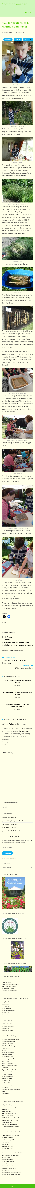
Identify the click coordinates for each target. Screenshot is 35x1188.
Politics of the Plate (7, 1024)
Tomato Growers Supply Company (11, 1172)
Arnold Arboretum (7, 980)
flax (21, 225)
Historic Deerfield (8, 212)
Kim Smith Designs (7, 1006)
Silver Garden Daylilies (8, 1166)
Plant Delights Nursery (8, 1161)
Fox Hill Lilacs (5, 1144)
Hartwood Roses (6, 1109)
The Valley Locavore (7, 1030)
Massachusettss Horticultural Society (12, 1153)
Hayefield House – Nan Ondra (10, 1070)
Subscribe (7, 853)
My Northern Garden (7, 1076)
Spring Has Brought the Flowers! (11, 831)
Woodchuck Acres (7, 1096)
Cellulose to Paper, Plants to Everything (18, 645)
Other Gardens (9, 650)
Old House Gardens (7, 1159)
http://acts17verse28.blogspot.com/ (16, 731)
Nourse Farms (6, 1157)
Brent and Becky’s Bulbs (8, 1140)
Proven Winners (6, 1164)
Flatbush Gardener (7, 1054)
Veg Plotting (5, 1094)
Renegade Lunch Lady (8, 1026)
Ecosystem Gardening (8, 1052)
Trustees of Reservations (8, 993)
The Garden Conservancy (9, 1168)
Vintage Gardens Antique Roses (10, 1126)
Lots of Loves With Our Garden (10, 824)
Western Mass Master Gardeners (11, 1174)
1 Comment (20, 33)
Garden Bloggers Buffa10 (8, 1059)
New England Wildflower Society (11, 1155)
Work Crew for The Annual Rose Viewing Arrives (17, 693)
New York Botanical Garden (9, 986)
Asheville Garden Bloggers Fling (10, 1039)
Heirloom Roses (6, 1111)
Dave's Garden (6, 1048)
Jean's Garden (5, 1004)
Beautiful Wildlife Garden (8, 1041)
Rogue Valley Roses (7, 1122)
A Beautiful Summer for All (9, 817)
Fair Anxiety (8, 637)
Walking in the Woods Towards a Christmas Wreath (17, 705)
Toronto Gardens (6, 1015)
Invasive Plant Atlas (7, 1148)
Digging (4, 1050)
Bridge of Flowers (6, 982)
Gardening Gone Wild (8, 1063)
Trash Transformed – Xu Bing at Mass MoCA (17, 681)
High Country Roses (7, 1116)
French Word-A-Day (7, 1057)
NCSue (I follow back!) (10, 724)
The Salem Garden (7, 1013)
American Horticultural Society (10, 1135)
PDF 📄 (18, 39)
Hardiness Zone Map (7, 1146)
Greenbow (5, 1067)
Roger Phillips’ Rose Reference (10, 1120)
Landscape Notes (6, 1008)
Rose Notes (5, 1087)
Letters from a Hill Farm (8, 1010)
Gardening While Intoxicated (10, 1065)
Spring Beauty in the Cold (9, 827)
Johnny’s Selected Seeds (8, 1151)
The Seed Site (5, 1170)
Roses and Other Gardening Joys (11, 1089)
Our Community (18, 650)
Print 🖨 (8, 39)
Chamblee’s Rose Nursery (9, 1107)
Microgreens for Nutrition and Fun (16, 642)
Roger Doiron (5, 1028)
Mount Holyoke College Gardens (11, 984)
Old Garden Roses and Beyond (10, 1118)
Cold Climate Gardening (8, 1046)
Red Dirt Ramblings (7, 1085)
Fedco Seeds (5, 1142)
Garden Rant (5, 1061)
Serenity (7, 640)
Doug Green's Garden (8, 1002)
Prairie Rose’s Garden (7, 1083)
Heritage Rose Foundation (9, 1113)
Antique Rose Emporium (8, 1105)
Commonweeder (14, 4)
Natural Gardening (7, 1078)
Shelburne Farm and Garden (9, 1124)
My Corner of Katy (7, 1074)
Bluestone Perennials (7, 1137)
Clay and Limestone (7, 1044)
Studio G (4, 1091)
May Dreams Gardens (8, 1072)
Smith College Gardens (8, 988)
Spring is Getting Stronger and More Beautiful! (14, 821)
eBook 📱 (28, 39)
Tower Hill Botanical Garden (9, 991)
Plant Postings (6, 1081)
